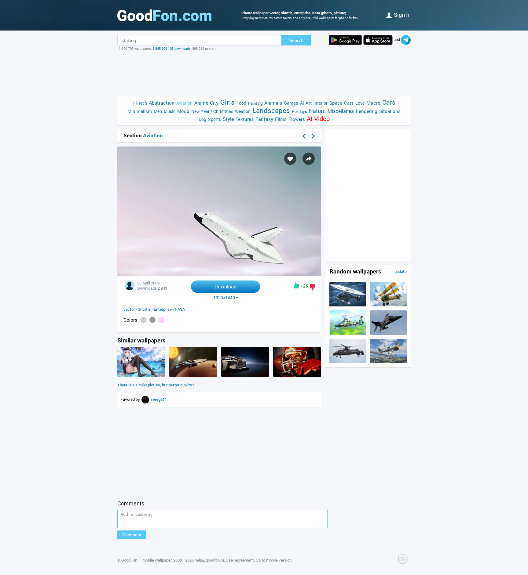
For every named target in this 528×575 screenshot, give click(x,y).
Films (281, 119)
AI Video (318, 118)
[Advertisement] (264, 73)
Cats (349, 103)
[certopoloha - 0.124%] (162, 320)
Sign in (402, 14)
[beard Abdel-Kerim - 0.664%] (143, 320)
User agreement (240, 560)
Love (360, 103)
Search (296, 40)
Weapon (243, 111)
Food (241, 103)
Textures (245, 119)
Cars (388, 102)
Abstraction (161, 102)
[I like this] (296, 285)
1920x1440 (224, 297)
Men (158, 111)
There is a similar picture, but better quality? (155, 385)
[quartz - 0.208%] (152, 320)
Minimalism (139, 111)
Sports (214, 119)
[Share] (308, 159)
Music (169, 111)
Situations (390, 111)
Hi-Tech (140, 103)
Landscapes (271, 110)
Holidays (299, 111)
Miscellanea (341, 111)
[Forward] (313, 136)
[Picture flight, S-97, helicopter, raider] (347, 361)
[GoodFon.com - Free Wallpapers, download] (164, 15)
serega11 (159, 399)
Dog (202, 119)
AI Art (306, 103)
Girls (227, 102)
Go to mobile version (274, 560)
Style (228, 119)
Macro (373, 102)
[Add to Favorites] (290, 159)
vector (129, 309)
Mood (183, 111)
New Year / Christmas (212, 111)
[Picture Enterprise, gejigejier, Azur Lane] (141, 375)
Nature (317, 110)
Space (335, 103)
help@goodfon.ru (209, 560)
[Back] (304, 136)
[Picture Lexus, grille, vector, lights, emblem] (245, 375)
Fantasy (264, 119)
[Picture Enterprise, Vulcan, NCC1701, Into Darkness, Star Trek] (193, 375)
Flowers (296, 119)
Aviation (184, 103)
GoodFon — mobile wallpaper (146, 560)
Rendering (366, 111)
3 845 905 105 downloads (171, 48)
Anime (201, 102)
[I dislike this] (312, 287)
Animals (273, 102)
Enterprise (163, 309)
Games (291, 103)
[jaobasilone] (146, 399)
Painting (255, 103)
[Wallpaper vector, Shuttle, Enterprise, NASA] (219, 274)
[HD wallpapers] (345, 40)
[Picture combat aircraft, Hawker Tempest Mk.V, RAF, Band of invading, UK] (388, 361)
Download (226, 286)
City (214, 102)
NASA (180, 309)
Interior (321, 103)
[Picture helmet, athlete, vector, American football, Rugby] (297, 375)
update (400, 271)
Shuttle (144, 309)
